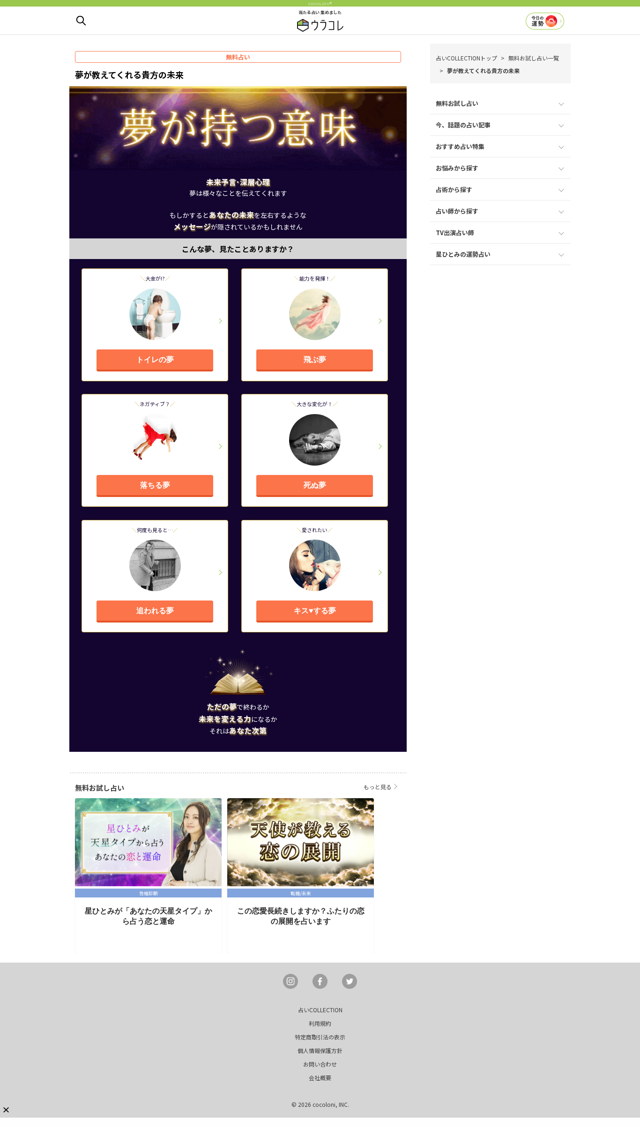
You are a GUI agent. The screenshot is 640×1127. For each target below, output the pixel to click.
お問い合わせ (320, 1064)
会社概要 (320, 1078)
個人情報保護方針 (320, 1050)
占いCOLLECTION (320, 1010)
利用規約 (320, 1023)
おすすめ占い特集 (460, 146)
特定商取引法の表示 (320, 1037)
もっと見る (378, 787)
